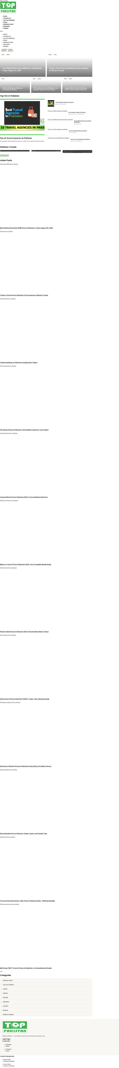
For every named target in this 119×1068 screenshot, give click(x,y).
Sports (56, 104)
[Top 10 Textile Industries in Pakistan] (58, 129)
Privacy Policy (7, 1059)
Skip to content (4, 0)
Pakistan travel (8, 24)
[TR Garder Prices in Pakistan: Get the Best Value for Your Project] (46, 85)
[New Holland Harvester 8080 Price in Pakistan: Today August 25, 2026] (23, 65)
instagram (8, 1044)
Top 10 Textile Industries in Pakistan (78, 130)
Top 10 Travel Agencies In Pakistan (16, 138)
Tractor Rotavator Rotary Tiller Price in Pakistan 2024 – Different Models (27, 901)
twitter (7, 1046)
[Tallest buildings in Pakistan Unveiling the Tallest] (15, 85)
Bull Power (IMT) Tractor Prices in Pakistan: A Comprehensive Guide (26, 968)
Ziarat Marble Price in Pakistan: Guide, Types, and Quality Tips (23, 833)
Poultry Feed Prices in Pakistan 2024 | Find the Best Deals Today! (24, 632)
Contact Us (7, 18)
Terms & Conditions (8, 1061)
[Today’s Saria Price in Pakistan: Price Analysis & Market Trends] (69, 65)
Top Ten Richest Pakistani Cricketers (64, 102)
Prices (5, 22)
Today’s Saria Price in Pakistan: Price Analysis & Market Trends (24, 295)
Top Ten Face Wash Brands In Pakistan (80, 139)
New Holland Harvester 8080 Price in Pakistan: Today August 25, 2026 (26, 228)
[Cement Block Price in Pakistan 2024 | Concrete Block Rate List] (77, 85)
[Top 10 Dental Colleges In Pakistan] (57, 111)
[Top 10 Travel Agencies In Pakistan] (22, 117)
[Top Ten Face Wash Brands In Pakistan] (58, 138)
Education (6, 26)
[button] (33, 31)
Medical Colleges (72, 114)
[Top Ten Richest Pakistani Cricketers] (51, 106)
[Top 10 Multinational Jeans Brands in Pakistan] (60, 119)
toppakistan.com (6, 72)
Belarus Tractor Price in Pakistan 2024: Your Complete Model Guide (25, 564)
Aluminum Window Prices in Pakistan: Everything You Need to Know (25, 766)
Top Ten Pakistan (9, 20)
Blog (3, 54)
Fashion (5, 28)
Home (5, 16)
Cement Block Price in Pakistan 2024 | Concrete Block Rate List (76, 89)
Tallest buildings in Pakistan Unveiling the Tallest (12, 89)
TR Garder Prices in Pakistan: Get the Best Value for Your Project (46, 89)
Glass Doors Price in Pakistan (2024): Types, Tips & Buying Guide (24, 699)
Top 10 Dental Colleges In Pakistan (77, 112)
